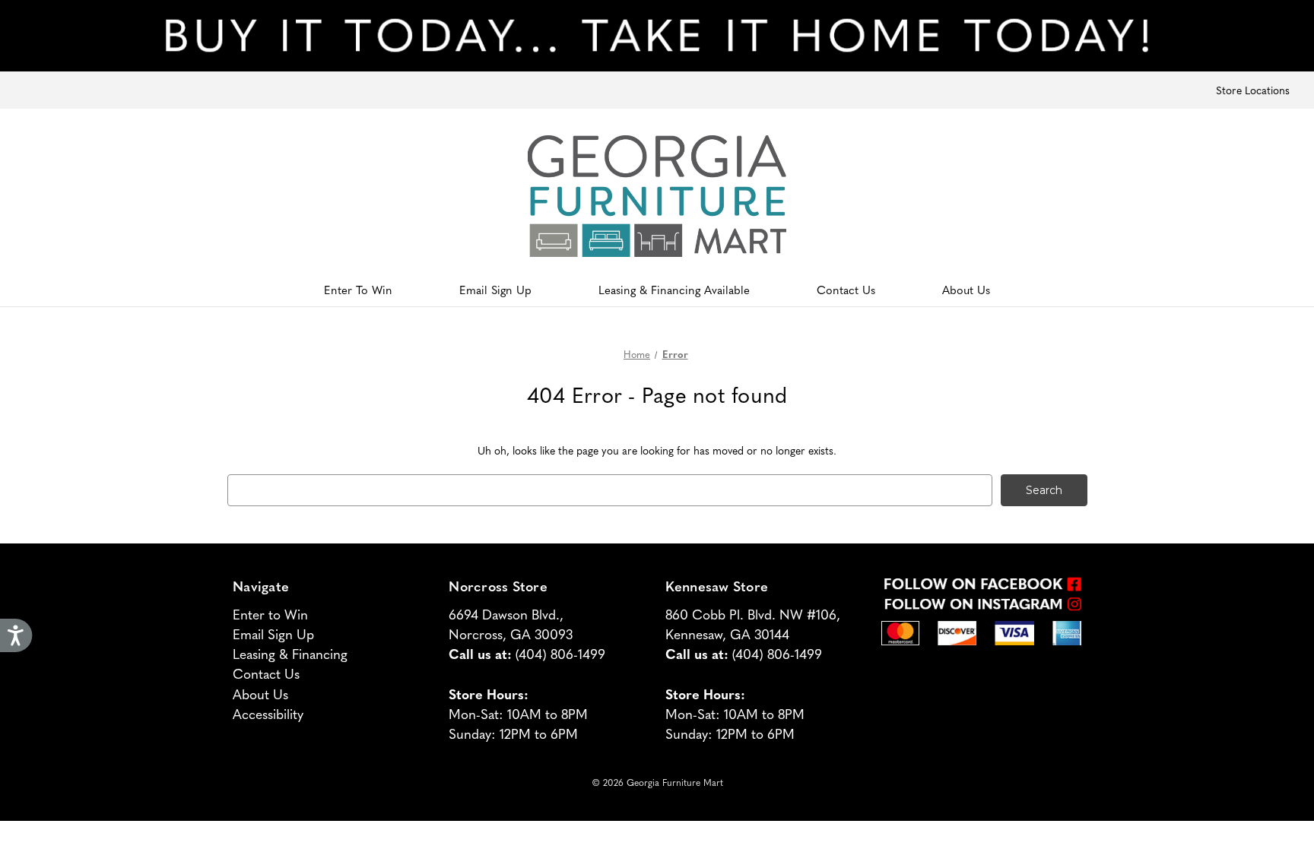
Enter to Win (270, 613)
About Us (966, 289)
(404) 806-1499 (560, 653)
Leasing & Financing (290, 653)
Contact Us (846, 289)
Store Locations (1253, 89)
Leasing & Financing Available (674, 289)
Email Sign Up (495, 289)
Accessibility (268, 713)
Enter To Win (358, 289)
